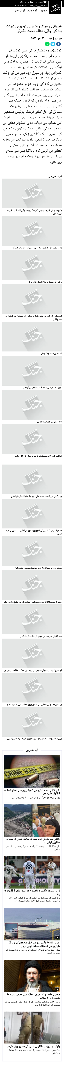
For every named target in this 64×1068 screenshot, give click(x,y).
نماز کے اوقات (24, 2)
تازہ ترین (43, 11)
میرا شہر (58, 38)
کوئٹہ (50, 38)
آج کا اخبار (32, 11)
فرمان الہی (39, 2)
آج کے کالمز (20, 11)
